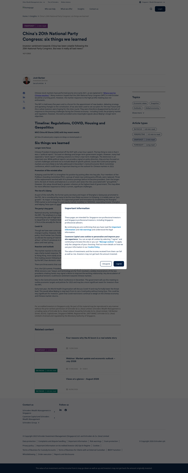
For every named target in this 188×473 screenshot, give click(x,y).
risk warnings (85, 229)
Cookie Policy (94, 247)
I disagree (106, 264)
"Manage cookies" (107, 242)
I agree (119, 264)
